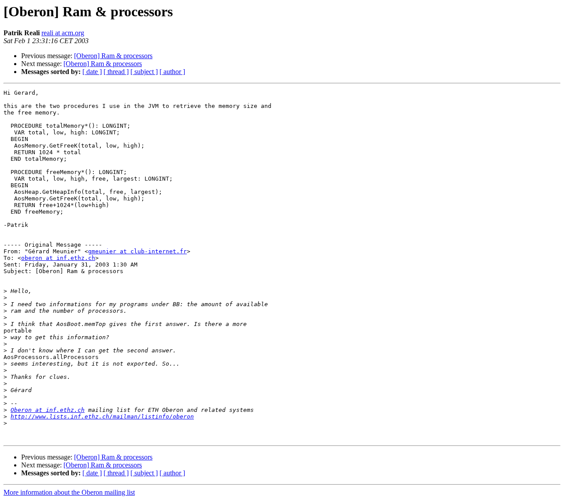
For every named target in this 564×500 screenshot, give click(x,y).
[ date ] (92, 71)
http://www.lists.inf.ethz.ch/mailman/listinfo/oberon (102, 416)
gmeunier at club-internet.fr (137, 251)
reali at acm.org (62, 33)
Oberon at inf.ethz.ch (48, 410)
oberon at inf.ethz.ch (58, 258)
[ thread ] (116, 71)
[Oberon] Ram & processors (113, 55)
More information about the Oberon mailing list (69, 492)
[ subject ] (144, 71)
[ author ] (172, 71)
